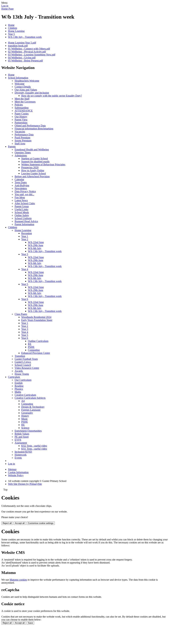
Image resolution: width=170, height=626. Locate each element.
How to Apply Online (32, 170)
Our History (21, 116)
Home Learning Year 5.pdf (22, 42)
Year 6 (24, 299)
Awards (19, 371)
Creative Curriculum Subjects (30, 397)
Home (11, 25)
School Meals (22, 212)
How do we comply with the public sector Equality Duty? (51, 95)
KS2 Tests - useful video (34, 445)
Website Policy (16, 475)
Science (25, 427)
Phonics (19, 388)
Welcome (19, 83)
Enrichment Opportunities (28, 430)
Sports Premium (23, 140)
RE (29, 344)
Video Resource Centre (27, 368)
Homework (21, 454)
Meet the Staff (22, 98)
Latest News (21, 200)
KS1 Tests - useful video (34, 448)
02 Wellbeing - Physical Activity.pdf (27, 51)
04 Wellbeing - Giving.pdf (22, 57)
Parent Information (24, 224)
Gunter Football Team (26, 359)
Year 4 (24, 269)
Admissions (21, 155)
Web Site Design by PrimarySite (25, 484)
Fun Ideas (20, 197)
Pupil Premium (22, 137)
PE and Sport (22, 436)
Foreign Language (31, 409)
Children (12, 28)
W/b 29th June (35, 245)
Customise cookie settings (40, 523)
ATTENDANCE (24, 110)
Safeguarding (22, 107)
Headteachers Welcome (27, 80)
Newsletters (21, 188)
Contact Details (23, 86)
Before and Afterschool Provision (32, 176)
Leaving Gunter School (33, 173)
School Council (23, 365)
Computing (34, 350)
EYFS (18, 439)
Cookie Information (18, 472)
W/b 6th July (34, 248)
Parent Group (22, 206)
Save (30, 623)
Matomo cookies (18, 579)
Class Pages (21, 314)
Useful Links (21, 209)
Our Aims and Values (26, 89)
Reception (26, 233)
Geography (27, 412)
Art (23, 400)
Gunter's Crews (23, 362)
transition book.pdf (18, 45)
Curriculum (14, 377)
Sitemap (12, 469)
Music (24, 418)
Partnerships (21, 122)
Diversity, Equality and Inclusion (32, 92)
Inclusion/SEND (23, 451)
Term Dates (21, 182)
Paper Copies (22, 113)
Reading (19, 385)
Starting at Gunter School (34, 158)
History (25, 415)
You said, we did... (24, 194)
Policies (19, 104)
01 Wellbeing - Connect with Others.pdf (29, 48)
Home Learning (16, 31)
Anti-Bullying (22, 185)
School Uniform (23, 218)
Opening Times (23, 152)
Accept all (20, 523)
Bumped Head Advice (26, 221)
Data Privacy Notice (25, 191)
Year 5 (11, 34)
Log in (4, 5)
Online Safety (22, 215)
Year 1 (24, 236)
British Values (22, 433)
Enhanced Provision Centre (35, 353)
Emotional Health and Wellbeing (32, 149)
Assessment (21, 442)
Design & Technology (32, 406)
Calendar (19, 179)
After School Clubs (25, 203)
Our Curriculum (23, 379)
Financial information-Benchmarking (34, 128)
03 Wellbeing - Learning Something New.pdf (31, 54)
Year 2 (24, 239)
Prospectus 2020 (30, 167)
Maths (18, 391)
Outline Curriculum (38, 341)
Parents (12, 146)
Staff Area (20, 143)
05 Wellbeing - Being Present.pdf (25, 60)
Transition (20, 356)
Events (18, 457)
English (19, 382)
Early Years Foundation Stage (36, 320)
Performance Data (24, 134)
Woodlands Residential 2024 (36, 317)
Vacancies (20, 131)
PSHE (31, 347)
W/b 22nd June (36, 242)
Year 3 (24, 254)
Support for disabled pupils (35, 161)
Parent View (21, 119)
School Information (18, 77)
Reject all (7, 523)
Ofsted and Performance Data (30, 125)
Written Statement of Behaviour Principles (43, 164)
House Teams (22, 374)
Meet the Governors (25, 101)
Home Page (7, 8)
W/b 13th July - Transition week (25, 37)
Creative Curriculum (25, 394)
